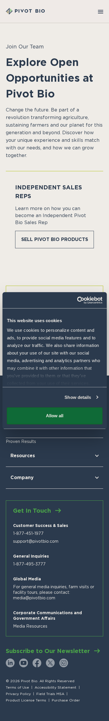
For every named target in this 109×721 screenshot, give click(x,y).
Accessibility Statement (55, 687)
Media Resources (30, 626)
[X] (50, 663)
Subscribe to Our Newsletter (48, 651)
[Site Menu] (100, 11)
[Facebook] (37, 663)
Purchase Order (66, 700)
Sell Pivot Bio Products (54, 239)
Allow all (54, 415)
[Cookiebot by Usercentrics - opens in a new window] (77, 300)
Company (22, 477)
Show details (78, 397)
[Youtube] (23, 663)
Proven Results (21, 441)
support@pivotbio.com (35, 541)
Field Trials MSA (50, 694)
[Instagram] (63, 663)
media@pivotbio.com (34, 598)
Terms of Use (17, 687)
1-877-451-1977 (28, 533)
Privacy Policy (18, 694)
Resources (22, 455)
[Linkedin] (10, 663)
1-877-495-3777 (29, 564)
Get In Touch (32, 511)
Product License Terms (26, 700)
